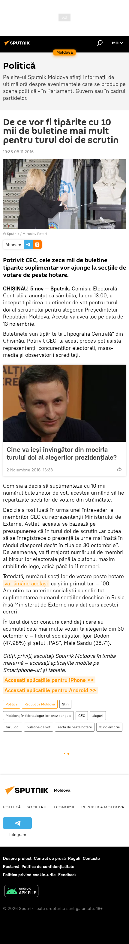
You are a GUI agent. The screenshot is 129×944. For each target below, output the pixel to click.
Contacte (91, 858)
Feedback (67, 874)
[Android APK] (21, 891)
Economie (64, 806)
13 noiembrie (109, 727)
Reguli (74, 858)
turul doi (13, 727)
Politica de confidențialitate (48, 866)
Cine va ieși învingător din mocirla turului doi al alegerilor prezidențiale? (62, 453)
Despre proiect (17, 858)
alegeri (97, 715)
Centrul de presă (50, 858)
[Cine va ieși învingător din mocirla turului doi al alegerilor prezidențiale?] (64, 403)
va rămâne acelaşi (26, 583)
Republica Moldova (40, 704)
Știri (65, 704)
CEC (81, 715)
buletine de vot (38, 727)
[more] (119, 469)
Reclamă (11, 866)
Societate (37, 806)
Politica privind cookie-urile (29, 874)
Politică (11, 704)
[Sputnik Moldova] (18, 45)
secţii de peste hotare (75, 727)
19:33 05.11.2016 (18, 151)
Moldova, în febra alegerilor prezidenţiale (38, 715)
